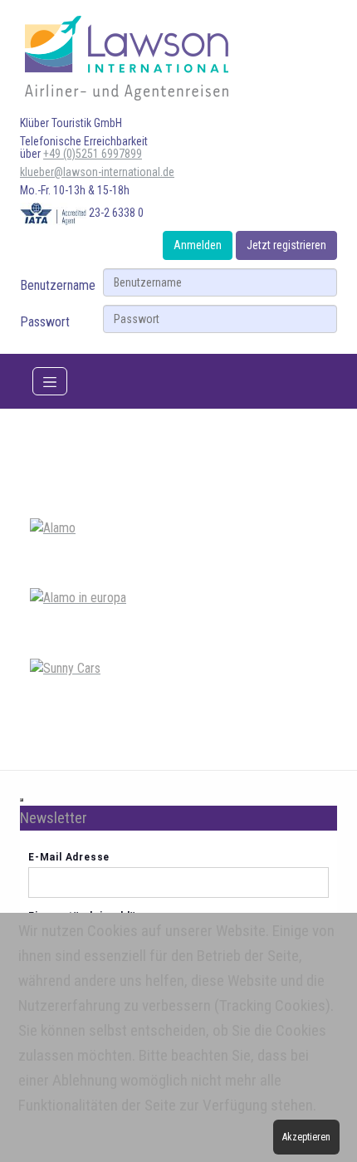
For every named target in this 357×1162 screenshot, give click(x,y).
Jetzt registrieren (286, 245)
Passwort (45, 322)
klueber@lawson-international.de (97, 172)
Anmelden (198, 245)
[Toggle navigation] (49, 381)
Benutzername (57, 285)
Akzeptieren (306, 1137)
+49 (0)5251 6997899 (92, 153)
